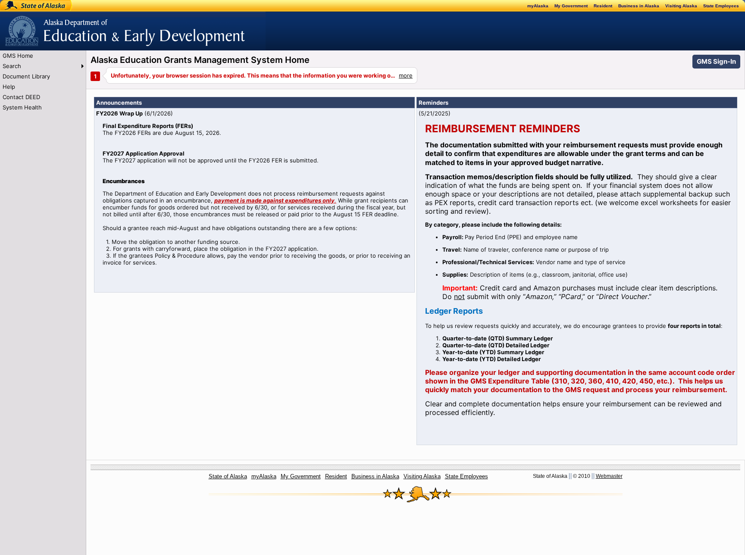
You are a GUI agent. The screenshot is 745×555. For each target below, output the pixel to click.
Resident (603, 5)
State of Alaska (28, 5)
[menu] (43, 81)
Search (12, 65)
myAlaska (537, 5)
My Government (571, 5)
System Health (22, 107)
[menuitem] (43, 55)
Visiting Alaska (681, 5)
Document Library (26, 76)
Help (9, 86)
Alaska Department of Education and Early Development (76, 26)
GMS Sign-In (716, 61)
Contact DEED (21, 97)
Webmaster (609, 476)
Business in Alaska (638, 5)
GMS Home (18, 55)
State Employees (721, 5)
